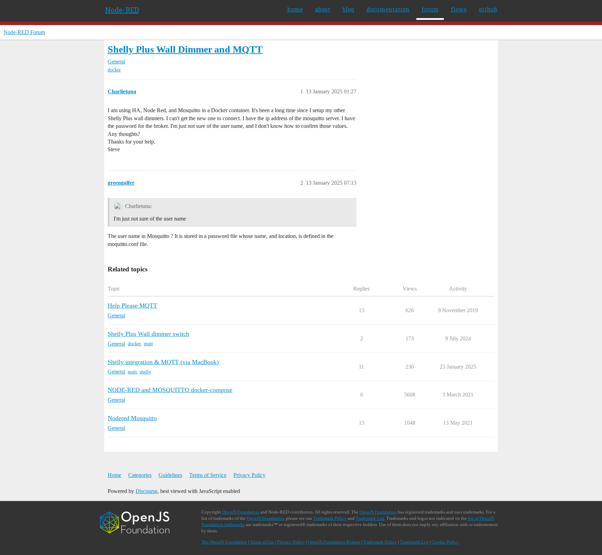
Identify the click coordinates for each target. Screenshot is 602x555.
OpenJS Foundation (240, 512)
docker (114, 69)
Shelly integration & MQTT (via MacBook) (163, 362)
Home (114, 475)
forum (430, 9)
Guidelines (170, 475)
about (322, 9)
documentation (387, 9)
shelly (145, 372)
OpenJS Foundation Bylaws (334, 542)
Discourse (146, 491)
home (295, 9)
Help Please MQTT (132, 305)
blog (348, 9)
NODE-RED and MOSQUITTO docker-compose (170, 389)
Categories (140, 475)
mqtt (148, 343)
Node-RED (122, 9)
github (488, 9)
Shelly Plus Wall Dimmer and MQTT (185, 49)
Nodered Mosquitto (132, 418)
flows (458, 9)
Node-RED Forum (24, 32)
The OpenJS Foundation (224, 542)
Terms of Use (262, 542)
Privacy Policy (249, 475)
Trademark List (370, 518)
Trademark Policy (330, 518)
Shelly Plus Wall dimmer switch (148, 333)
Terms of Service (207, 475)
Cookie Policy (445, 542)
